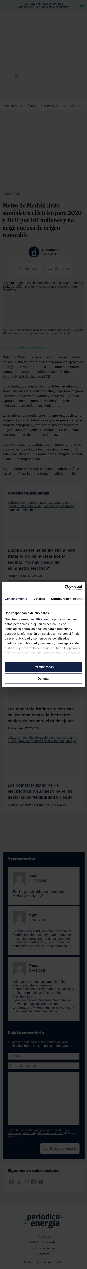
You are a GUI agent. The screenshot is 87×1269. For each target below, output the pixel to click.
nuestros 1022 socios (37, 619)
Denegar (44, 678)
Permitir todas (44, 667)
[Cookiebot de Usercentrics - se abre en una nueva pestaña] (64, 587)
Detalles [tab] (39, 598)
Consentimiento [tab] (16, 598)
